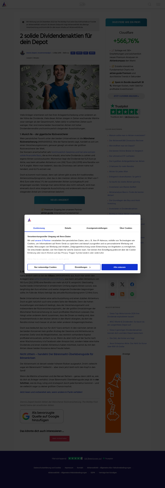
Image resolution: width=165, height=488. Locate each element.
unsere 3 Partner (43, 240)
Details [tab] (68, 228)
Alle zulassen (120, 267)
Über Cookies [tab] (126, 228)
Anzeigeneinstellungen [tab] (96, 228)
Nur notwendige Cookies (45, 267)
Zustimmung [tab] (39, 228)
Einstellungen (81, 267)
